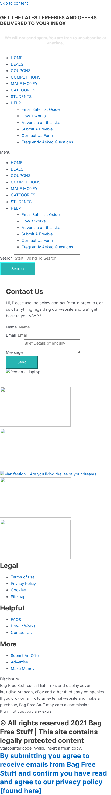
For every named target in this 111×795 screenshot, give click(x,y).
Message (15, 352)
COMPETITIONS (25, 77)
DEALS (17, 64)
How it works (34, 116)
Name (12, 327)
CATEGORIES (23, 90)
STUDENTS (21, 96)
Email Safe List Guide (41, 109)
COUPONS (20, 70)
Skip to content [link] (14, 3)
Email (11, 335)
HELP (16, 103)
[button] (55, 152)
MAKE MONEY (24, 83)
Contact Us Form (37, 135)
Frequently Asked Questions (47, 142)
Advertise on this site (41, 122)
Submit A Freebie (37, 129)
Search (6, 258)
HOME (17, 57)
